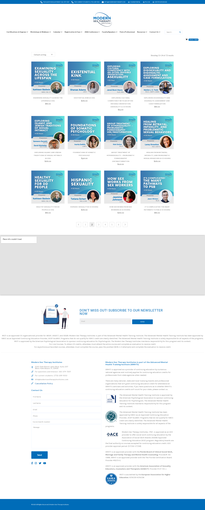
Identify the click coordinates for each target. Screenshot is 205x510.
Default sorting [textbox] (40, 54)
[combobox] (43, 54)
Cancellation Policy (44, 383)
